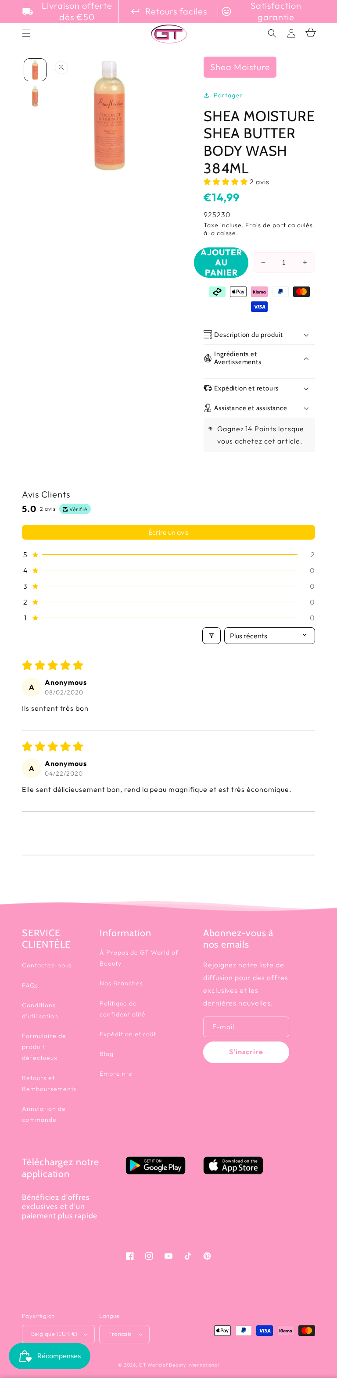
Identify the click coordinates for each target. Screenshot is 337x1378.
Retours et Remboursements (49, 1083)
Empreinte (116, 1073)
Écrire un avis (168, 532)
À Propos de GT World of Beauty (139, 957)
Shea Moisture (240, 66)
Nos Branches (121, 983)
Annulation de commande (43, 1114)
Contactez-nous (47, 965)
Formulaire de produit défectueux (44, 1047)
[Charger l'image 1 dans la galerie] (35, 70)
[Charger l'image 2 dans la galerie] (35, 96)
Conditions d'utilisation (40, 1010)
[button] (272, 33)
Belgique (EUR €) (54, 1333)
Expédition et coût (128, 1034)
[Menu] (26, 33)
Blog (107, 1054)
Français (120, 1333)
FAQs (30, 985)
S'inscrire (246, 1051)
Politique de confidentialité (123, 1008)
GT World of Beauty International (179, 1365)
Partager (228, 95)
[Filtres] (211, 635)
